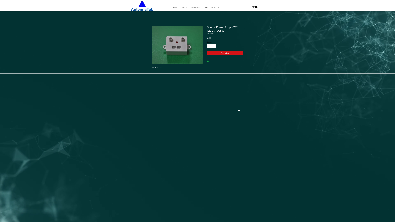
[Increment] (214, 46)
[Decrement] (208, 46)
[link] (255, 7)
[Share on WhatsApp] (208, 61)
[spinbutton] (211, 46)
